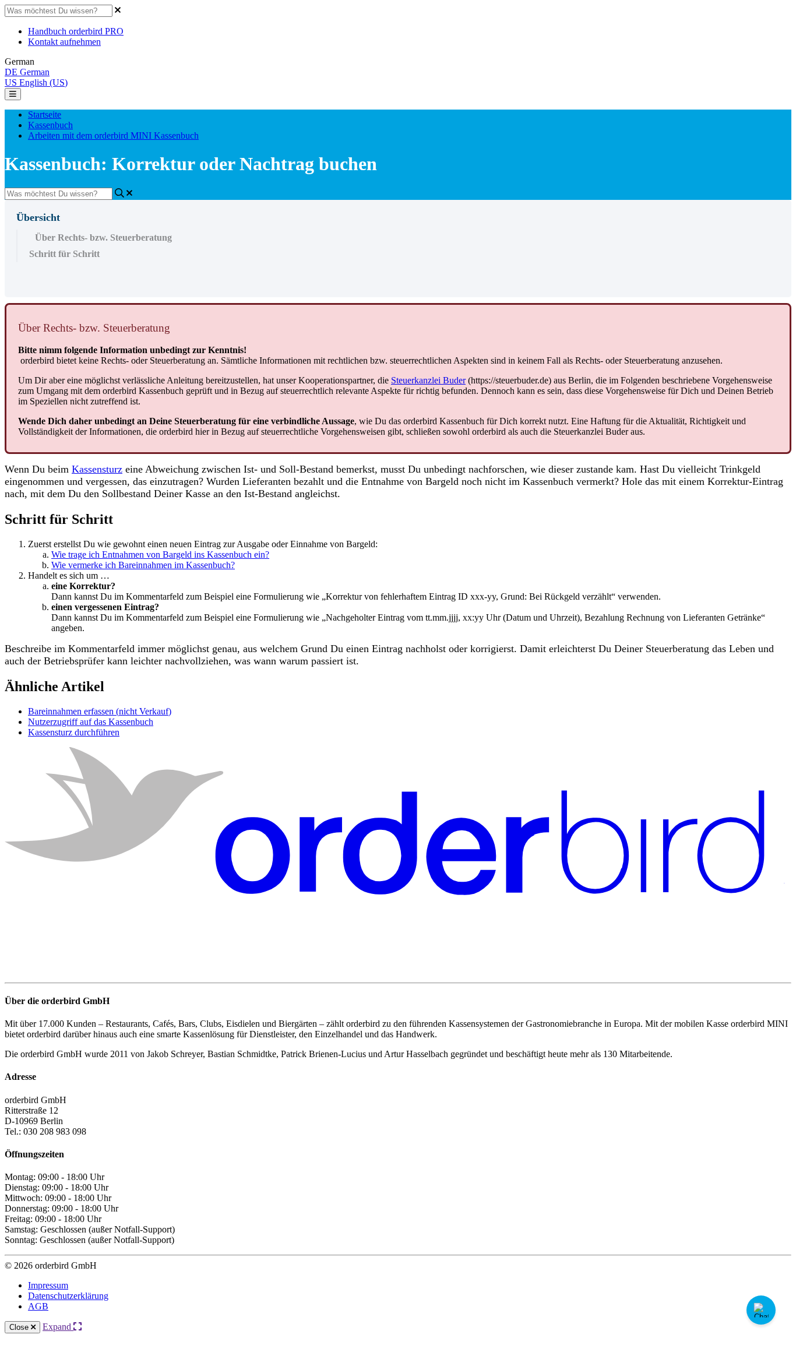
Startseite (44, 114)
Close (20, 1327)
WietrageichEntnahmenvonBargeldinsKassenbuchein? (160, 554)
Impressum (48, 1285)
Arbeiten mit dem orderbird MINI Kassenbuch (113, 135)
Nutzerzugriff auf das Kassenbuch (90, 722)
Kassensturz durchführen (73, 732)
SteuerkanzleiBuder (428, 380)
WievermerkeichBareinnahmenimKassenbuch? (143, 565)
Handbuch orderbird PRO (76, 31)
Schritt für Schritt (64, 254)
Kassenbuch (50, 125)
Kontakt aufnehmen (64, 42)
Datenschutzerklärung (68, 1296)
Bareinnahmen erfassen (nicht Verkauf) (99, 711)
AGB (38, 1306)
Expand (58, 1327)
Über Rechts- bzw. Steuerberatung (103, 237)
